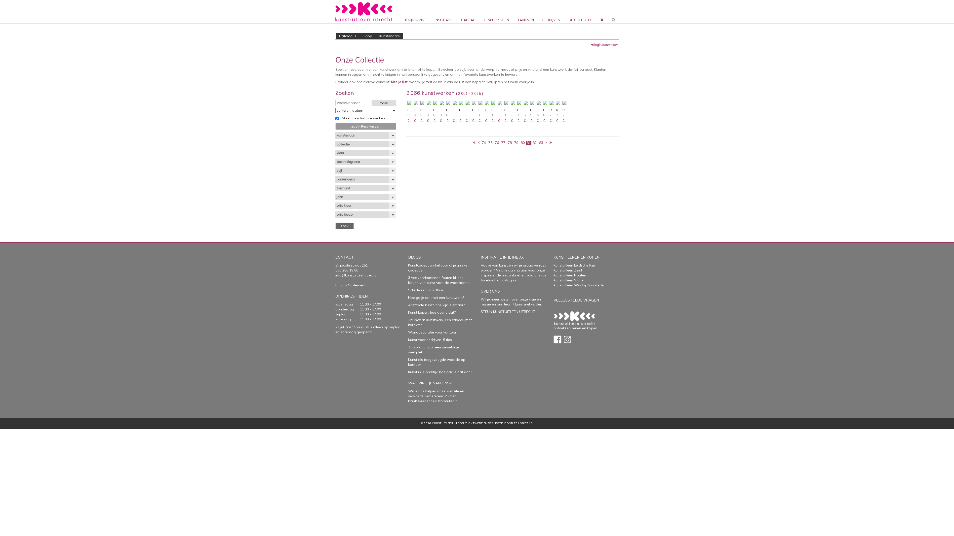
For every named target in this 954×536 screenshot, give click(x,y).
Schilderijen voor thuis (426, 290)
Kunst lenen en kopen (576, 257)
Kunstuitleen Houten (570, 275)
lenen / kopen (496, 20)
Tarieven (525, 20)
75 (490, 143)
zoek (384, 103)
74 (484, 143)
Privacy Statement (350, 285)
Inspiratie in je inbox (502, 257)
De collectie (580, 20)
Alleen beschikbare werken (362, 118)
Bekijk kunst (415, 20)
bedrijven (551, 20)
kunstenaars (389, 36)
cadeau (468, 20)
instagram (510, 280)
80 (523, 143)
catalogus (347, 36)
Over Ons (490, 291)
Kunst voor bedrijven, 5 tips (430, 339)
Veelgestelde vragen (576, 300)
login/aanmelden (606, 45)
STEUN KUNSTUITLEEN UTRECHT (508, 311)
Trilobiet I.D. (523, 423)
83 (541, 143)
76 (497, 143)
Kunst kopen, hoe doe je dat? (432, 312)
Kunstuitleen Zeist (568, 270)
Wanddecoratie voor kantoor (432, 332)
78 (510, 143)
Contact (344, 257)
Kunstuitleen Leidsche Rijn (574, 265)
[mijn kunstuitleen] (601, 11)
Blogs (414, 257)
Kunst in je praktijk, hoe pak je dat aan (439, 372)
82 (535, 143)
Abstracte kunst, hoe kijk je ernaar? (436, 305)
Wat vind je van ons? (430, 383)
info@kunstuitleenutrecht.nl (357, 275)
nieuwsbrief (510, 275)
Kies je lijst (399, 82)
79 (516, 143)
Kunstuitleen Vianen (570, 280)
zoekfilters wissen (365, 126)
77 (503, 143)
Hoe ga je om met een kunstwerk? (436, 297)
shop (367, 36)
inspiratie (444, 20)
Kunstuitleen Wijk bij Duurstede (579, 285)
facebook (488, 280)
